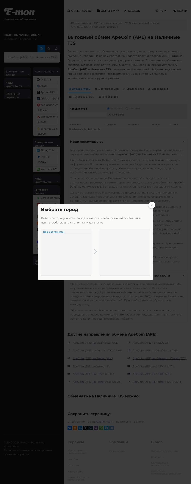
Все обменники (54, 231)
